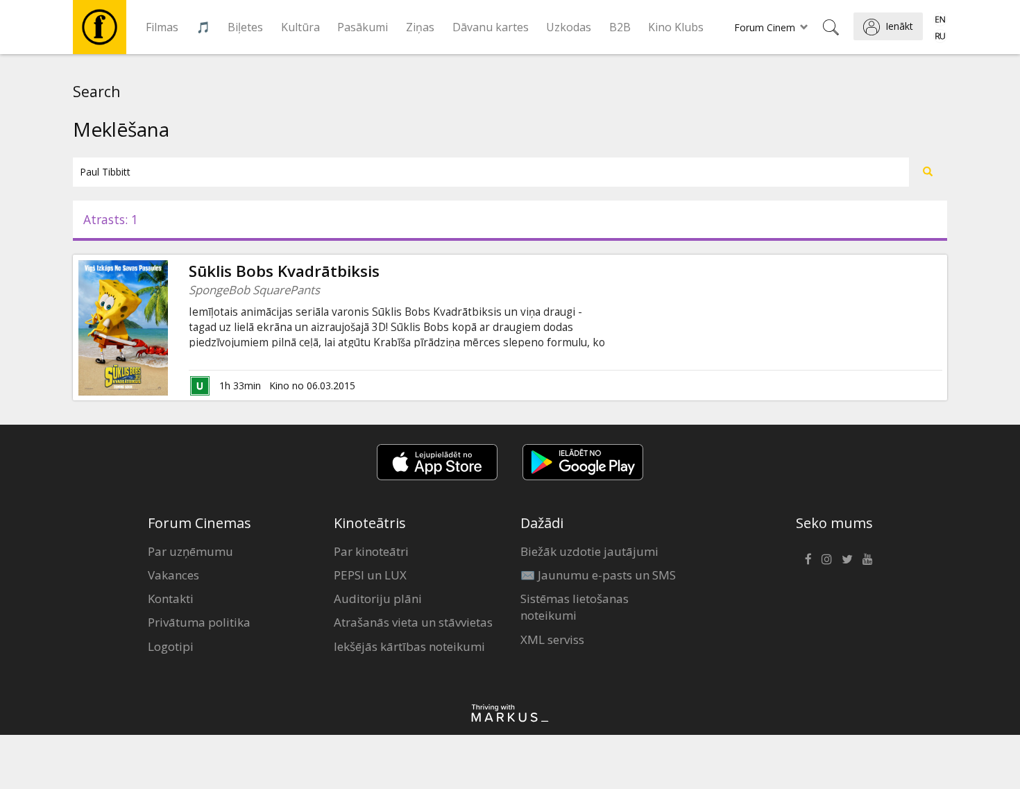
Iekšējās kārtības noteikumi (409, 646)
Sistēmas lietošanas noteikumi (574, 607)
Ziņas (420, 27)
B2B (620, 27)
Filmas (162, 27)
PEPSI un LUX (370, 575)
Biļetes (245, 27)
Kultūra (300, 27)
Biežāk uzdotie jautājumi (589, 551)
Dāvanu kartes (490, 27)
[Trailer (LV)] (168, 327)
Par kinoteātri (371, 551)
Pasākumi (362, 27)
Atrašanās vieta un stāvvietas (413, 622)
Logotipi (171, 646)
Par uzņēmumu (190, 551)
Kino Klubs (676, 27)
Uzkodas (568, 27)
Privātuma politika (199, 622)
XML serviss (552, 639)
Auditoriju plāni (378, 598)
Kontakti (171, 598)
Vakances (173, 575)
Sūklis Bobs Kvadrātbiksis (284, 271)
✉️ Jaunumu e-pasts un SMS (598, 575)
